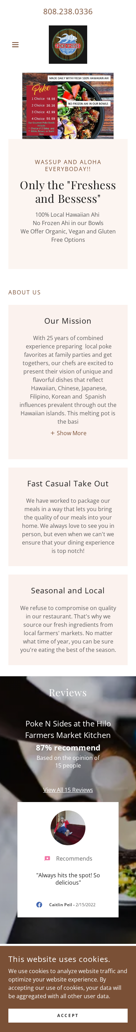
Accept (67, 1015)
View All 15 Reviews (68, 790)
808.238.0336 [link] (68, 11)
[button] (17, 45)
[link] (68, 44)
